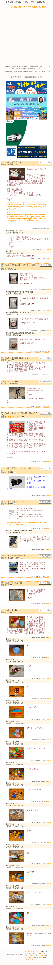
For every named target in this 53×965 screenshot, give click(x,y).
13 (36, 953)
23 (27, 957)
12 (33, 953)
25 (33, 957)
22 (45, 955)
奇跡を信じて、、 (14, 417)
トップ (10, 7)
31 (32, 959)
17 (28, 955)
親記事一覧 (36, 7)
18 (32, 955)
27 (40, 957)
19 (35, 955)
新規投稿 (17, 7)
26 (37, 957)
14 (40, 953)
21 (42, 955)
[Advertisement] (26, 35)
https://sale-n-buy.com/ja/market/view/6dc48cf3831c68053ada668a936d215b (26, 523)
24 (30, 957)
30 (28, 959)
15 (43, 953)
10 (27, 953)
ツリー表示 (26, 7)
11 (30, 953)
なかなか (16, 806)
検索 (44, 7)
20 (38, 955)
